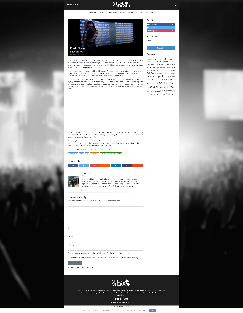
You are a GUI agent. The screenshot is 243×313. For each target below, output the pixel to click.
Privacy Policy (115, 303)
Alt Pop (167, 59)
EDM (152, 67)
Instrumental (169, 79)
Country (159, 65)
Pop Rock (169, 83)
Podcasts (139, 12)
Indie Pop (150, 79)
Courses (149, 12)
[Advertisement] (161, 126)
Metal (153, 83)
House (169, 76)
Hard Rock (171, 73)
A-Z (131, 303)
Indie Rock (159, 79)
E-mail (149, 41)
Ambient (154, 62)
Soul (148, 94)
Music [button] (102, 12)
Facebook (99, 149)
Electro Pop (152, 70)
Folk (173, 70)
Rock (172, 86)
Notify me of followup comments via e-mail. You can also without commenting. (104, 258)
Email (70, 237)
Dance (166, 64)
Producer (152, 86)
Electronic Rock (169, 68)
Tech (122, 12)
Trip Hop (169, 94)
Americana (163, 62)
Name (70, 229)
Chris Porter (82, 54)
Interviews (113, 12)
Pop (160, 82)
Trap (157, 94)
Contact (130, 12)
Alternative (158, 59)
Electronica (160, 68)
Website (71, 245)
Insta (93, 149)
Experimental (167, 70)
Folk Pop (150, 73)
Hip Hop (160, 76)
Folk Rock (158, 73)
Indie (173, 76)
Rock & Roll (150, 91)
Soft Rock (156, 91)
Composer (151, 65)
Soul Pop (152, 94)
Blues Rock (172, 62)
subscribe (117, 258)
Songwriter (167, 91)
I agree (152, 310)
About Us (125, 303)
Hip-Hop (151, 76)
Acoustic (150, 59)
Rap (161, 87)
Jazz (148, 83)
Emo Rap (160, 70)
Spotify (107, 149)
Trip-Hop (162, 94)
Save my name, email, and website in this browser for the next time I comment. (99, 253)
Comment (72, 204)
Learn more (141, 310)
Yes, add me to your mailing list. (82, 267)
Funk (164, 73)
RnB (165, 87)
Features (93, 12)
